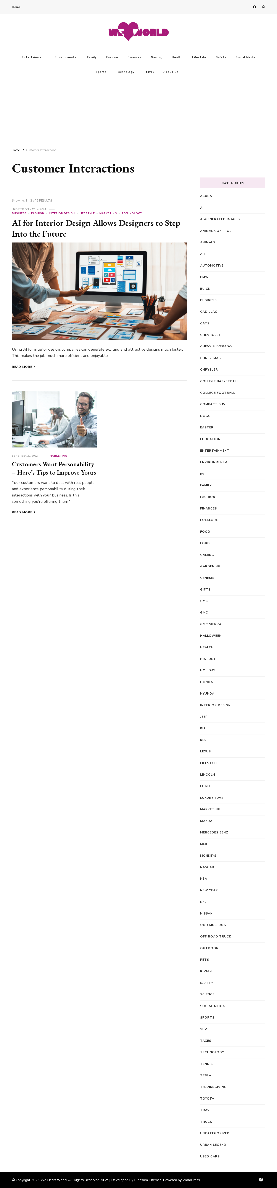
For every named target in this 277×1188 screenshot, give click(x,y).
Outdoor (209, 948)
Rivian (206, 971)
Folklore (209, 520)
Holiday (207, 670)
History (208, 659)
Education (210, 439)
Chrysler (209, 370)
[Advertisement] (138, 111)
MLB (203, 844)
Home (16, 7)
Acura (206, 196)
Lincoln (207, 775)
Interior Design (62, 213)
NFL (203, 902)
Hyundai (208, 694)
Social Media (245, 57)
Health (177, 57)
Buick (205, 289)
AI (202, 208)
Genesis (207, 578)
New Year (209, 890)
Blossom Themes (147, 1180)
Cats (204, 323)
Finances (134, 57)
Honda (206, 682)
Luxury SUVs (212, 798)
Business (19, 213)
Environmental (66, 57)
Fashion (112, 57)
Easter (207, 427)
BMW (204, 277)
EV (202, 474)
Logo (205, 786)
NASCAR (207, 867)
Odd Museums (213, 925)
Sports (101, 72)
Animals (207, 242)
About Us (171, 72)
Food (205, 532)
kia (203, 728)
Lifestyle (199, 57)
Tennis (206, 1064)
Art (204, 254)
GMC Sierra (210, 624)
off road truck (215, 936)
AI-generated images (220, 219)
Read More (22, 367)
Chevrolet (210, 335)
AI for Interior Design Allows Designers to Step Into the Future (96, 228)
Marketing (108, 213)
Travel (149, 72)
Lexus (205, 751)
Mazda (206, 821)
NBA (203, 879)
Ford (205, 543)
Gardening (210, 566)
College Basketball (219, 381)
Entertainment (33, 57)
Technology (125, 72)
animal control (216, 231)
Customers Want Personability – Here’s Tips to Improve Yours (54, 468)
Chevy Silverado (216, 346)
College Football (217, 393)
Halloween (211, 636)
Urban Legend (213, 1145)
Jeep (204, 717)
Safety (221, 57)
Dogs (205, 416)
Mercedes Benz (214, 832)
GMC (204, 601)
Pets (204, 960)
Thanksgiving (213, 1087)
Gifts (205, 589)
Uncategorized (215, 1133)
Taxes (205, 1041)
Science (207, 994)
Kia (203, 740)
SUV (203, 1029)
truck (206, 1122)
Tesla (205, 1075)
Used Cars (210, 1156)
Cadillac (208, 312)
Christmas (210, 358)
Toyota (207, 1099)
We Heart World (54, 1180)
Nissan (206, 913)
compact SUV (212, 404)
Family (92, 57)
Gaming (156, 57)
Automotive (212, 266)
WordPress (191, 1180)
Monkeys (208, 856)
